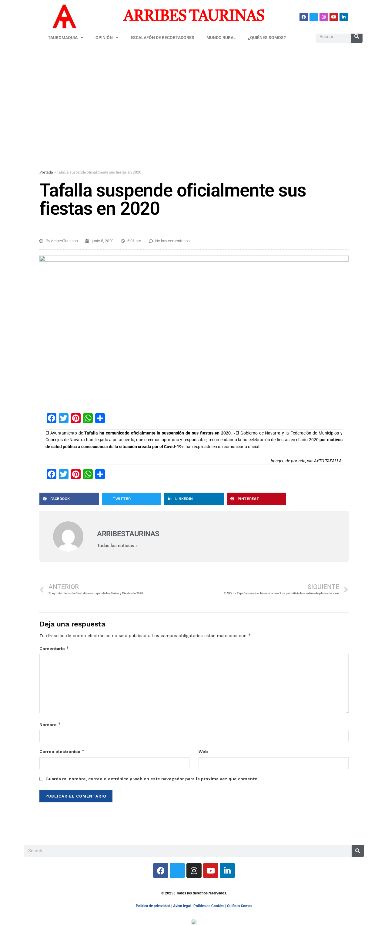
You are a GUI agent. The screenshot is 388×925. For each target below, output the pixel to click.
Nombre (50, 724)
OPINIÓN (104, 37)
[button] (69, 499)
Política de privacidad (153, 906)
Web (203, 751)
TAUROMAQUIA (63, 37)
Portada (46, 172)
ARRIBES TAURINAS (194, 16)
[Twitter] (313, 17)
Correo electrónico (62, 751)
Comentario (54, 648)
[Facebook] (303, 17)
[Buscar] (357, 37)
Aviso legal (182, 906)
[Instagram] (323, 17)
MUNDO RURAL (221, 37)
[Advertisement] (194, 93)
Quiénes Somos (239, 906)
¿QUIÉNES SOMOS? (267, 37)
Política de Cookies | (210, 906)
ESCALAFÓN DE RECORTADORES (162, 37)
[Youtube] (333, 17)
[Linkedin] (344, 17)
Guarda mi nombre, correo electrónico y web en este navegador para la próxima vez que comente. (152, 778)
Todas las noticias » (117, 545)
